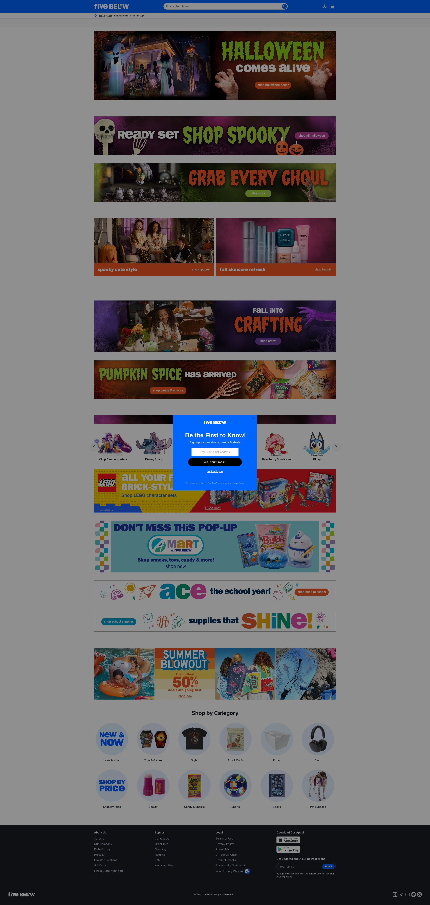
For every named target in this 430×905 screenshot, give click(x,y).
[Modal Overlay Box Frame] (215, 452)
